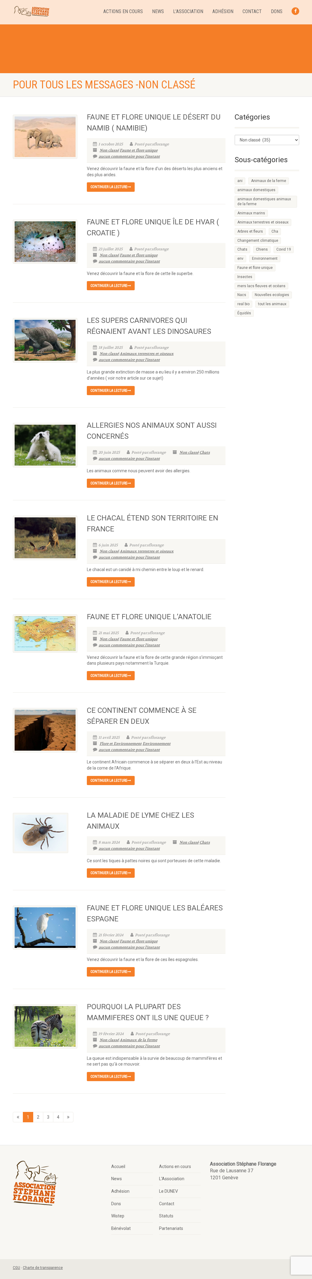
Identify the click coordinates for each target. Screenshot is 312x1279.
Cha (274, 231)
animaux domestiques (256, 190)
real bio (243, 304)
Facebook (295, 11)
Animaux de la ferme (138, 1040)
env (240, 258)
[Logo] (31, 11)
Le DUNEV (168, 1191)
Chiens (262, 249)
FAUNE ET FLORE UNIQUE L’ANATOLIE (149, 617)
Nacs (241, 295)
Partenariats (171, 1228)
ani (240, 181)
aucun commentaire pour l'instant (129, 156)
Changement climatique (257, 240)
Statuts (166, 1215)
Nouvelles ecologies (272, 295)
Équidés (244, 313)
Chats (205, 452)
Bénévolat (121, 1228)
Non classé (109, 150)
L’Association (188, 11)
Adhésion (222, 11)
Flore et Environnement (121, 743)
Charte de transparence (43, 1268)
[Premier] (18, 1117)
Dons (276, 11)
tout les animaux (272, 304)
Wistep (117, 1215)
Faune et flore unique (139, 150)
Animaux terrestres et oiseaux (147, 353)
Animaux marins (251, 213)
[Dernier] (68, 1117)
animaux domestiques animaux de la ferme (264, 201)
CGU (16, 1268)
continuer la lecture (108, 187)
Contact (252, 11)
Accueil (118, 1166)
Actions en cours (123, 11)
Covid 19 (283, 249)
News (158, 11)
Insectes (244, 277)
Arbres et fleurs (250, 231)
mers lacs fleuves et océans (261, 286)
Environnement (157, 743)
